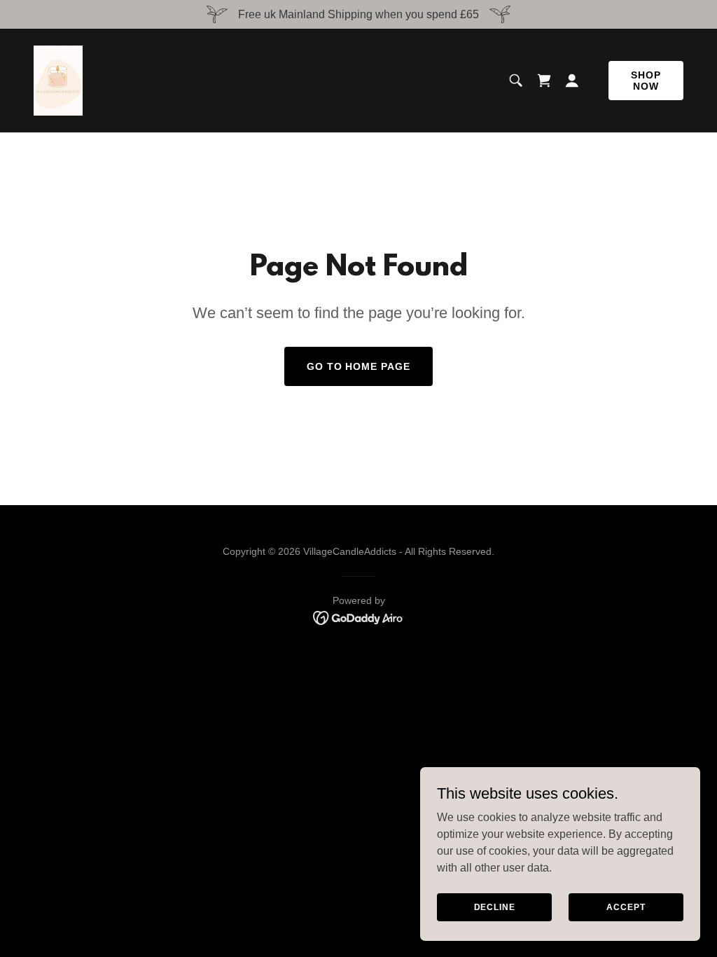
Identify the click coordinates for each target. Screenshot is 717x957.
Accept (625, 906)
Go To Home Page (359, 366)
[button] (572, 81)
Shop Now (646, 80)
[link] (58, 79)
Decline (494, 906)
